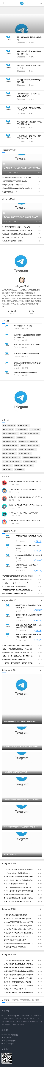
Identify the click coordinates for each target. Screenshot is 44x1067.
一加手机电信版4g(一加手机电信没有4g (16, 227)
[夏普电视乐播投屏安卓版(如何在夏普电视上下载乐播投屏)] (8, 632)
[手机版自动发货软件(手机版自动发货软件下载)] (8, 55)
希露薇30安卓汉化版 (10, 445)
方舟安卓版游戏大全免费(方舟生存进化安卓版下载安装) (18, 645)
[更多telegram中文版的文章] (41, 531)
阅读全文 (38, 541)
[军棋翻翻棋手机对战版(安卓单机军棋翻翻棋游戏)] (8, 126)
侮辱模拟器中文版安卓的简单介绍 (14, 593)
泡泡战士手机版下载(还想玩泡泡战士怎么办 (17, 234)
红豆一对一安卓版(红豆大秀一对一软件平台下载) (18, 656)
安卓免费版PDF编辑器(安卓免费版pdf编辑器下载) (19, 898)
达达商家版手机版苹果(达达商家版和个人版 (17, 188)
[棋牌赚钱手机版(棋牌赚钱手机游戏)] (8, 41)
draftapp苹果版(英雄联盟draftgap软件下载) (29, 80)
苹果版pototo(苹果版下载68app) (14, 660)
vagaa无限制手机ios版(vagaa (13, 185)
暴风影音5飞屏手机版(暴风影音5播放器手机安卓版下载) (18, 652)
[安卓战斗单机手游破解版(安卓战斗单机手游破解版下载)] (8, 641)
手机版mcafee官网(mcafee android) (15, 583)
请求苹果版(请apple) (10, 192)
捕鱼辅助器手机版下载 (31, 457)
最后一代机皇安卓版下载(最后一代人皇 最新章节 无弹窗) (18, 649)
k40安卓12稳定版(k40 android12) (15, 884)
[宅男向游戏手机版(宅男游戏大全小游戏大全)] (8, 112)
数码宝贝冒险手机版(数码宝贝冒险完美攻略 (17, 230)
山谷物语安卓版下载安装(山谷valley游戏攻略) (28, 94)
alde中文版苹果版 (9, 453)
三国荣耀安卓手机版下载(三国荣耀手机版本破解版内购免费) (18, 663)
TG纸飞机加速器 (8, 425)
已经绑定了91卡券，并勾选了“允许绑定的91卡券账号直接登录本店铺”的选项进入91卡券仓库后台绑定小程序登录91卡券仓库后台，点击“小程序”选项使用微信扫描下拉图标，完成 (25, 513)
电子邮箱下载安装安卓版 (11, 461)
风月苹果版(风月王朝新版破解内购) (15, 181)
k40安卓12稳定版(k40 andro (13, 237)
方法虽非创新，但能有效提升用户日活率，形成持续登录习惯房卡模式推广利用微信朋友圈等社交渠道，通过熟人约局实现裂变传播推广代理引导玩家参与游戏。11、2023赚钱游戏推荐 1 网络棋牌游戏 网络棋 (25, 521)
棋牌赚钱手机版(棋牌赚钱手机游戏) (29, 38)
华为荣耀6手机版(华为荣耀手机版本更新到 (17, 178)
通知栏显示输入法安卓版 (30, 445)
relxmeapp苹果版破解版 (29, 433)
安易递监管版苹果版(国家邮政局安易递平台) (28, 616)
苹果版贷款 (7, 469)
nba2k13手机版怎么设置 (23, 465)
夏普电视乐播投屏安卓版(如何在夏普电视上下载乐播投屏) (28, 626)
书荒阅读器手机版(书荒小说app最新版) (17, 894)
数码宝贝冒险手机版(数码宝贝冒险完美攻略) (18, 877)
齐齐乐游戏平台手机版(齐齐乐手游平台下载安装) (18, 579)
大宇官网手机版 (25, 453)
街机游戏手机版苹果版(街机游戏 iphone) (29, 66)
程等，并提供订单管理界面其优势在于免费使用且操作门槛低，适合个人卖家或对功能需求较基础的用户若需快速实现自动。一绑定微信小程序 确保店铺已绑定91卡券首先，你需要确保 (25, 497)
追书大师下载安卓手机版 (28, 441)
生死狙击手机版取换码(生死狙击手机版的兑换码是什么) (19, 891)
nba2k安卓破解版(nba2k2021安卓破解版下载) (19, 887)
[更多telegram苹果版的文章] (41, 150)
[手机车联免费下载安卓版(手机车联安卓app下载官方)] (8, 140)
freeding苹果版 (29, 461)
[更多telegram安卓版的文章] (41, 199)
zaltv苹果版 (19, 469)
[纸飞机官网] (22, 5)
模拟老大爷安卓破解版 (27, 449)
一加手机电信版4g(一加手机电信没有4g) (17, 873)
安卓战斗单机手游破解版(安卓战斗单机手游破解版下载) (28, 635)
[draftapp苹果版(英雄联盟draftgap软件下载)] (8, 84)
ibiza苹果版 (35, 429)
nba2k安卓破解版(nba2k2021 (13, 241)
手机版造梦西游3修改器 (11, 457)
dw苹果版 (21, 437)
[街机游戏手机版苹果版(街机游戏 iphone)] (8, 69)
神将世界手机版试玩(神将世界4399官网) (17, 901)
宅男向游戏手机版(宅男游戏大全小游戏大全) (29, 108)
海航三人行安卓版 (9, 441)
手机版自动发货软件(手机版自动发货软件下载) (29, 52)
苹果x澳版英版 (22, 429)
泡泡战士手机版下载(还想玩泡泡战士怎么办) (18, 880)
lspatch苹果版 (23, 425)
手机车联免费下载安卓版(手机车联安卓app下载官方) (29, 137)
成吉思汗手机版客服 (10, 433)
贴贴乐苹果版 (7, 429)
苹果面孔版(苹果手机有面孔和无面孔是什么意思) (18, 590)
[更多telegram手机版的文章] (41, 600)
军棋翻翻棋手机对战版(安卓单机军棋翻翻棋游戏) (29, 123)
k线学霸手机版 (8, 437)
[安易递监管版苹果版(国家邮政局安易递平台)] (8, 622)
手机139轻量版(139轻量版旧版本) (14, 586)
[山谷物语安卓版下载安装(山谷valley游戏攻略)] (8, 98)
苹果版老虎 (7, 465)
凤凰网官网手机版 (9, 449)
